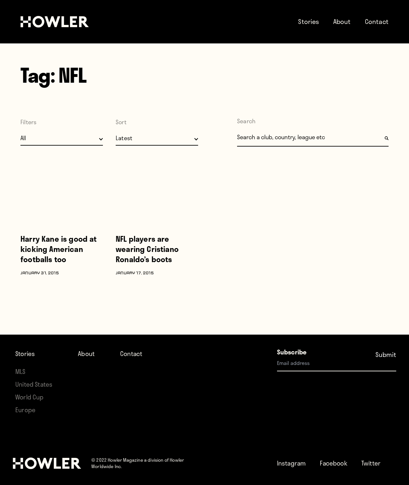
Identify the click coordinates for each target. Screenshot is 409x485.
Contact (377, 21)
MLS (20, 371)
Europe (25, 409)
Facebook (333, 463)
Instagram (291, 463)
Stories (308, 21)
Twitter (371, 463)
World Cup (29, 397)
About (342, 21)
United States (33, 384)
